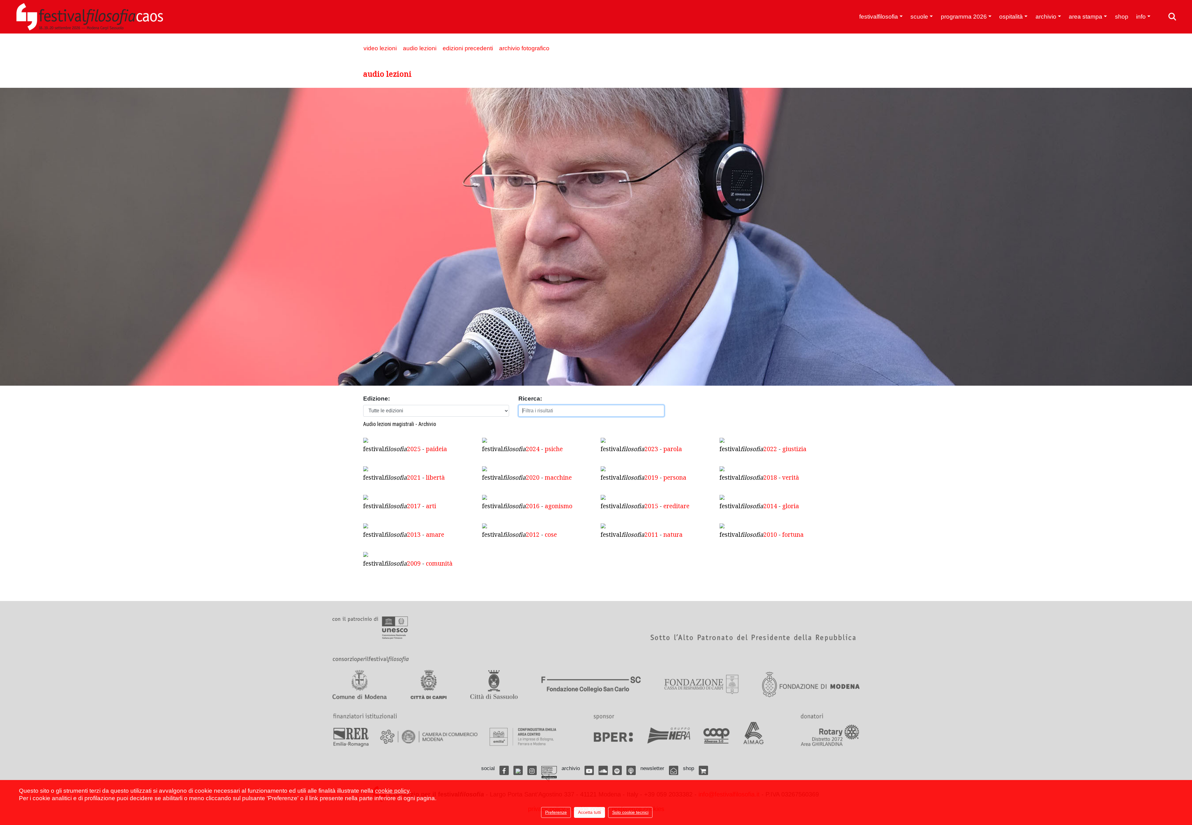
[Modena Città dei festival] (549, 774)
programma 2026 (964, 16)
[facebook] (504, 770)
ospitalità (1011, 16)
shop (1121, 16)
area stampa (1085, 16)
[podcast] (631, 770)
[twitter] (518, 770)
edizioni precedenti (468, 48)
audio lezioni (419, 48)
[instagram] (532, 770)
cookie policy (392, 790)
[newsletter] (673, 770)
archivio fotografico (524, 48)
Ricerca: (530, 398)
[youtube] (589, 770)
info (1141, 16)
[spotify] (617, 770)
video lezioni (380, 48)
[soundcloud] (603, 770)
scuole (919, 16)
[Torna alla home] (89, 16)
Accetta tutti (589, 812)
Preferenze (556, 812)
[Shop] (703, 770)
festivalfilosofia (878, 16)
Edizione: (376, 398)
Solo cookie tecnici (630, 812)
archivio (1046, 16)
